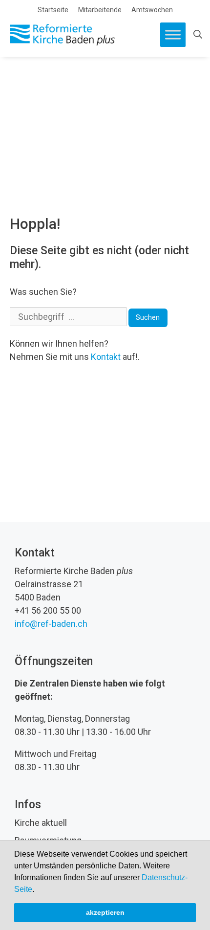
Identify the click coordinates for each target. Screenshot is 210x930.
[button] (37, 889)
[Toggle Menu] (173, 34)
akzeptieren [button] (105, 912)
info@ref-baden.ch (51, 624)
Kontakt (106, 357)
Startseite (53, 10)
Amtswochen (152, 10)
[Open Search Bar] (198, 34)
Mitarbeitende (100, 10)
